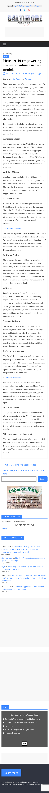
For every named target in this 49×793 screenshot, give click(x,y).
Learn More (11, 772)
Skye (3, 567)
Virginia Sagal (34, 73)
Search (42, 479)
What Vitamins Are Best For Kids (19, 464)
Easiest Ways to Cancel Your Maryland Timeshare (24, 472)
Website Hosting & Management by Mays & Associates (22, 784)
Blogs (6, 56)
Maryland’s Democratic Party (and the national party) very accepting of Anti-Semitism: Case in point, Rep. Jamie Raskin (24, 578)
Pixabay (28, 79)
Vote (24, 743)
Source (4, 529)
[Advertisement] (24, 32)
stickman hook (6, 558)
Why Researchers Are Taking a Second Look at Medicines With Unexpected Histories (25, 6)
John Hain (15, 79)
